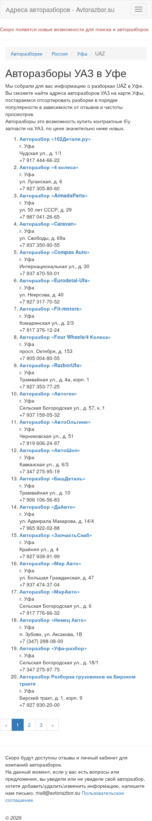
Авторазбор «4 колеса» (48, 166)
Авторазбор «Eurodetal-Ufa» (54, 280)
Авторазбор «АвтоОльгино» (55, 421)
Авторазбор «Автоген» (48, 393)
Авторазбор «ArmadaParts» (53, 195)
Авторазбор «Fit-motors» (50, 308)
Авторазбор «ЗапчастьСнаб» (55, 534)
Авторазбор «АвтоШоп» (49, 449)
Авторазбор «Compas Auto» (54, 251)
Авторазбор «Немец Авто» (53, 619)
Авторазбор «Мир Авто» (50, 563)
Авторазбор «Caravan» (48, 223)
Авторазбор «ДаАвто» (47, 506)
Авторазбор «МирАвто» (49, 591)
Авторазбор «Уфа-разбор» (53, 648)
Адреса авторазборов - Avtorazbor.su (60, 9)
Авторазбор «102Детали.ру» (55, 138)
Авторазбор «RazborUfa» (50, 365)
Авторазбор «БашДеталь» (52, 478)
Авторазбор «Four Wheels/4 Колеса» (65, 336)
